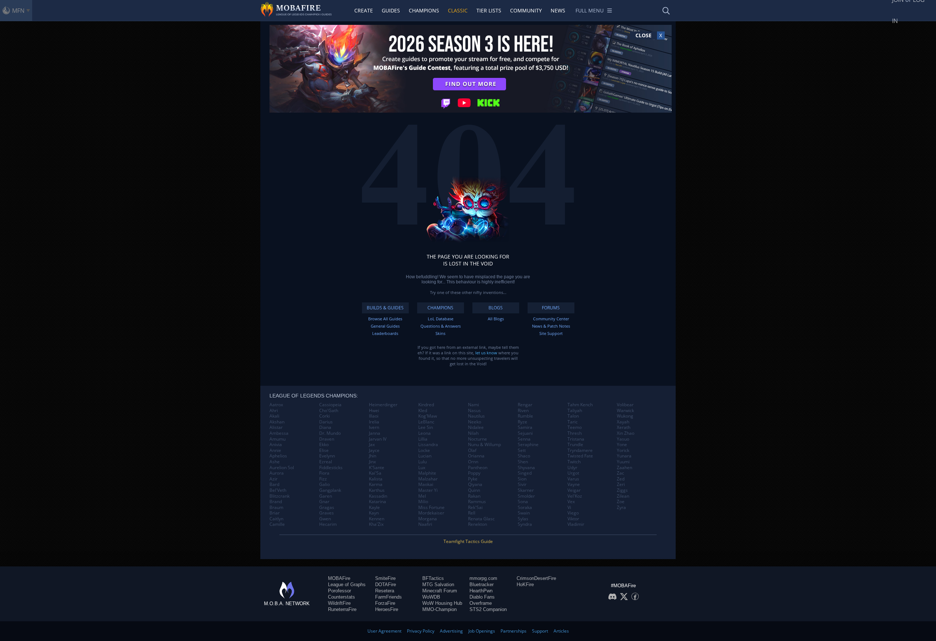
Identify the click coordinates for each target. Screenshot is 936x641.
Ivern (374, 427)
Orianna (476, 456)
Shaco (524, 456)
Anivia (275, 445)
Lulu (422, 462)
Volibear (625, 405)
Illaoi (373, 416)
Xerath (623, 427)
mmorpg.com (483, 578)
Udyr (572, 468)
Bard (274, 484)
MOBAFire (339, 578)
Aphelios (278, 456)
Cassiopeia (330, 405)
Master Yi (428, 490)
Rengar (525, 405)
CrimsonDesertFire (536, 578)
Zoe (620, 502)
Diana (325, 427)
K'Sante (376, 468)
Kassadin (378, 496)
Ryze (522, 422)
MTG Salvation (438, 584)
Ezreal (325, 462)
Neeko (474, 422)
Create (363, 10)
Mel (422, 496)
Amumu (277, 439)
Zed (620, 479)
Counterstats (341, 597)
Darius (326, 422)
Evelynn (327, 456)
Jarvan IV (377, 439)
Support (540, 631)
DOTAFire (385, 584)
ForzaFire (385, 603)
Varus (573, 479)
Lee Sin (425, 427)
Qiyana (475, 484)
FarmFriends (388, 597)
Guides (391, 10)
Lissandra (428, 445)
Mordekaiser (431, 513)
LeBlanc (426, 422)
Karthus (377, 490)
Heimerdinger (383, 405)
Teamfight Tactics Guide (468, 541)
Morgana (427, 519)
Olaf (472, 450)
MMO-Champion (439, 609)
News (558, 10)
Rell (471, 513)
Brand (275, 502)
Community (526, 10)
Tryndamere (580, 450)
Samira (525, 427)
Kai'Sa (375, 473)
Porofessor (339, 590)
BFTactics (433, 578)
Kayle (374, 507)
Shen (523, 462)
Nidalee (476, 427)
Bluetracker (481, 584)
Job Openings (481, 631)
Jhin (372, 456)
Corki (324, 416)
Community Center (551, 318)
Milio (423, 502)
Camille (277, 524)
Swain (524, 513)
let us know (486, 352)
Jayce (374, 450)
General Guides (385, 326)
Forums (551, 308)
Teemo (574, 427)
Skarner (526, 490)
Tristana (575, 439)
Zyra (621, 507)
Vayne (573, 484)
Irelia (374, 422)
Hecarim (328, 524)
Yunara (624, 456)
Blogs (495, 308)
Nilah (473, 433)
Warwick (625, 411)
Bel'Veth (277, 490)
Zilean (623, 496)
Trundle (575, 445)
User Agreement (384, 631)
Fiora (324, 473)
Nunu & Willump (484, 445)
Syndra (525, 524)
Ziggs (622, 490)
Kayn (374, 513)
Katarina (377, 502)
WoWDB (431, 597)
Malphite (427, 473)
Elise (324, 450)
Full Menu (589, 10)
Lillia (422, 439)
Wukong (625, 416)
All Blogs (496, 318)
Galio (324, 484)
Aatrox (276, 405)
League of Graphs (347, 584)
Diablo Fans (482, 597)
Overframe (480, 603)
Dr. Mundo (330, 433)
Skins (440, 333)
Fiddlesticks (331, 468)
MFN (18, 11)
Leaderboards (385, 333)
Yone (622, 445)
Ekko (324, 445)
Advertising (451, 631)
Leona (424, 433)
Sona (523, 502)
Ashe (274, 462)
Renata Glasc (481, 519)
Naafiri (425, 524)
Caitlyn (276, 519)
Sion (522, 479)
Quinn (474, 490)
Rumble (525, 416)
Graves (326, 513)
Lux (421, 468)
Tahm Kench (580, 405)
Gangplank (330, 490)
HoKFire (525, 584)
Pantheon (477, 468)
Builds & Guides (385, 308)
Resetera (384, 590)
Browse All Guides (385, 318)
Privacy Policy (420, 631)
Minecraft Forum (439, 590)
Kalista (375, 479)
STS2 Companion (488, 609)
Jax (372, 445)
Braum (276, 507)
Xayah (623, 422)
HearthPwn (480, 590)
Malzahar (428, 479)
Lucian (424, 456)
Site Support (551, 333)
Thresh (574, 433)
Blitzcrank (279, 496)
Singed (525, 473)
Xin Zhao (625, 433)
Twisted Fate (580, 456)
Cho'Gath (328, 411)
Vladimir (575, 524)
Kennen (376, 519)
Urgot (573, 473)
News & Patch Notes (551, 326)
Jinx (372, 462)
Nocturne (477, 439)
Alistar (276, 427)
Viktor (573, 519)
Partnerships (513, 631)
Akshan (276, 422)
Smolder (526, 496)
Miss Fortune (431, 507)
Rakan (474, 496)
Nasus (474, 411)
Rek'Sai (475, 507)
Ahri (273, 411)
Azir (273, 479)
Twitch (574, 462)
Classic (458, 10)
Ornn (473, 462)
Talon (573, 416)
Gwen (325, 519)
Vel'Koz (574, 496)
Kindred (426, 405)
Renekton (477, 524)
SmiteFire (385, 578)
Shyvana (526, 468)
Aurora (276, 473)
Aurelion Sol (281, 468)
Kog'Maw (427, 416)
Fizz (323, 479)
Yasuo (623, 439)
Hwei (374, 411)
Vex (571, 502)
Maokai (425, 484)
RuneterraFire (342, 609)
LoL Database (440, 318)
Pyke (473, 479)
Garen (325, 496)
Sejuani (525, 433)
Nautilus (476, 416)
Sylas (523, 519)
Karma (375, 484)
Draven (326, 439)
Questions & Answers (440, 326)
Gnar (324, 502)
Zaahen (624, 468)
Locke (424, 450)
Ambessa (278, 433)
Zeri (621, 484)
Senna (524, 439)
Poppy (474, 473)
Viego (573, 513)
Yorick (623, 450)
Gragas (326, 507)
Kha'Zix (376, 524)
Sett (522, 450)
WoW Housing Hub (442, 603)
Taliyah (574, 411)
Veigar (574, 490)
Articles (561, 631)
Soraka (525, 507)
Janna (374, 433)
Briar (274, 513)
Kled (422, 411)
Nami (473, 405)
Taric (572, 422)
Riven (523, 411)
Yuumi (623, 462)
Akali (274, 416)
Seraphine (528, 445)
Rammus (477, 502)
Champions (424, 10)
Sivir (522, 484)
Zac (620, 473)
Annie (275, 450)
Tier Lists (488, 10)
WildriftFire (339, 603)
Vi (569, 507)
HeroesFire (386, 609)
